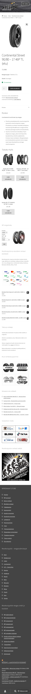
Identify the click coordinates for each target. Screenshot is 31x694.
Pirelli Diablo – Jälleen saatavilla (11, 677)
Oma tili (5, 691)
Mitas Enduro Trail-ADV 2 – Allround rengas (14, 406)
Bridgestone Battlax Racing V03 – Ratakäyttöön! (16, 409)
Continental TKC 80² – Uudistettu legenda (13, 681)
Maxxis (5, 576)
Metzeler (6, 583)
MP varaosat (7, 498)
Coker (5, 561)
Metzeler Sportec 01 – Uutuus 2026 (12, 412)
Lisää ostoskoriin (15, 88)
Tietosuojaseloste (9, 529)
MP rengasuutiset (9, 627)
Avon (5, 555)
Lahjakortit (7, 519)
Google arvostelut (9, 513)
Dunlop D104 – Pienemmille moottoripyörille (15, 401)
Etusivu (5, 16)
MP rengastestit (8, 621)
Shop (9, 16)
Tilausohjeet (7, 644)
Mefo (5, 579)
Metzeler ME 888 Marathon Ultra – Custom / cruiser (16, 414)
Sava (5, 595)
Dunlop (6, 570)
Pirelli (5, 592)
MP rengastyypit (8, 624)
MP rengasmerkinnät (9, 618)
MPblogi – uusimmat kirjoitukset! (14, 662)
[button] (27, 24)
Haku (15, 691)
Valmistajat (7, 654)
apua (12, 345)
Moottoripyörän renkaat (17, 16)
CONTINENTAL (17, 99)
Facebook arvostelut (9, 516)
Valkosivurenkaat (8, 651)
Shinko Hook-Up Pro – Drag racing (12, 403)
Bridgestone (7, 558)
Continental (7, 564)
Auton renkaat (8, 501)
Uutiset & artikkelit (9, 641)
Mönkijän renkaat (8, 504)
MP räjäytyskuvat (8, 614)
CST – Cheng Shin (8, 567)
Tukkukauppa (7, 507)
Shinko (6, 598)
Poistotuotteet (8, 523)
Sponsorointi (7, 510)
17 (12, 99)
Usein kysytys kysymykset (11, 647)
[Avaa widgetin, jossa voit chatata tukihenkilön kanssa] (22, 691)
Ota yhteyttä (7, 541)
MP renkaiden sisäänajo (10, 633)
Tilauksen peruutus (9, 535)
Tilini (5, 526)
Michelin (6, 586)
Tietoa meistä (8, 538)
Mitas (5, 589)
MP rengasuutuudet (9, 630)
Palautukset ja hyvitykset (11, 532)
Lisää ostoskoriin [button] (8, 178)
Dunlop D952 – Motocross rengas (11, 668)
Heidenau (6, 573)
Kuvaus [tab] (4, 107)
